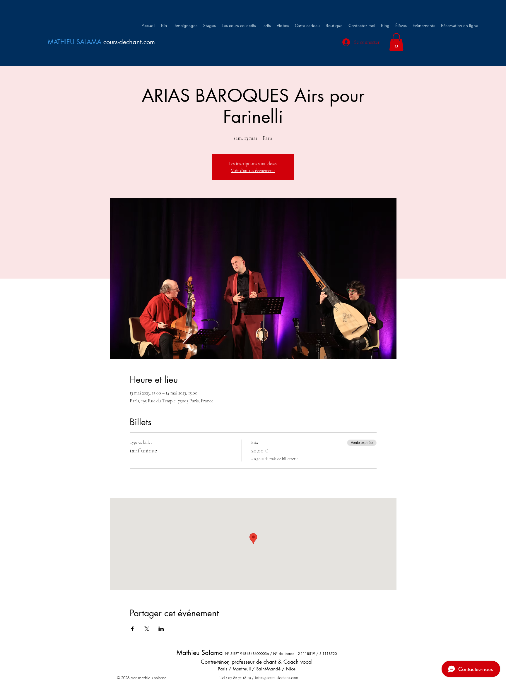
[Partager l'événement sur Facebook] (132, 629)
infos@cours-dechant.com (276, 677)
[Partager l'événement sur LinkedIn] (161, 629)
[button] (396, 42)
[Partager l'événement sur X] (147, 629)
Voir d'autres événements (253, 171)
